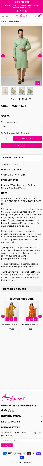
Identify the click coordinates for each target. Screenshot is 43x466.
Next (40, 56)
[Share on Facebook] (19, 99)
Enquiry (27, 133)
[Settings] (34, 15)
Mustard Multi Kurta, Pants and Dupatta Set (11, 325)
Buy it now (21, 145)
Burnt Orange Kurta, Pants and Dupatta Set (31, 325)
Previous (3, 56)
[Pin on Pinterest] (23, 99)
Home (3, 21)
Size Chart (13, 122)
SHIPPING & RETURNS (14, 289)
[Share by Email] (30, 99)
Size (9, 122)
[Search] (7, 15)
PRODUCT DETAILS (13, 157)
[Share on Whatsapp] (26, 99)
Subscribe (7, 445)
